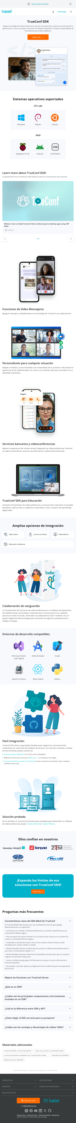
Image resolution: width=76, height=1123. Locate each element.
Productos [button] (7, 1080)
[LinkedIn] (40, 1111)
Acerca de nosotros (49, 1086)
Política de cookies (32, 1115)
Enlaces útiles (9, 1092)
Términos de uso (21, 1115)
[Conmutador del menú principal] (71, 11)
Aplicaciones (45, 1080)
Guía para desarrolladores (14, 754)
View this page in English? (40, 4)
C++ (36, 758)
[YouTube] (35, 1111)
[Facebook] (31, 1111)
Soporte (6, 1086)
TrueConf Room (48, 824)
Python (31, 758)
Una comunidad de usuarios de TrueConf (19, 761)
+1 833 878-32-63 (28, 1106)
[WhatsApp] (26, 1111)
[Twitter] (45, 1111)
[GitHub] (49, 1111)
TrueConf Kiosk (33, 824)
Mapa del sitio (55, 1115)
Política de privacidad (44, 1115)
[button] (5, 238)
